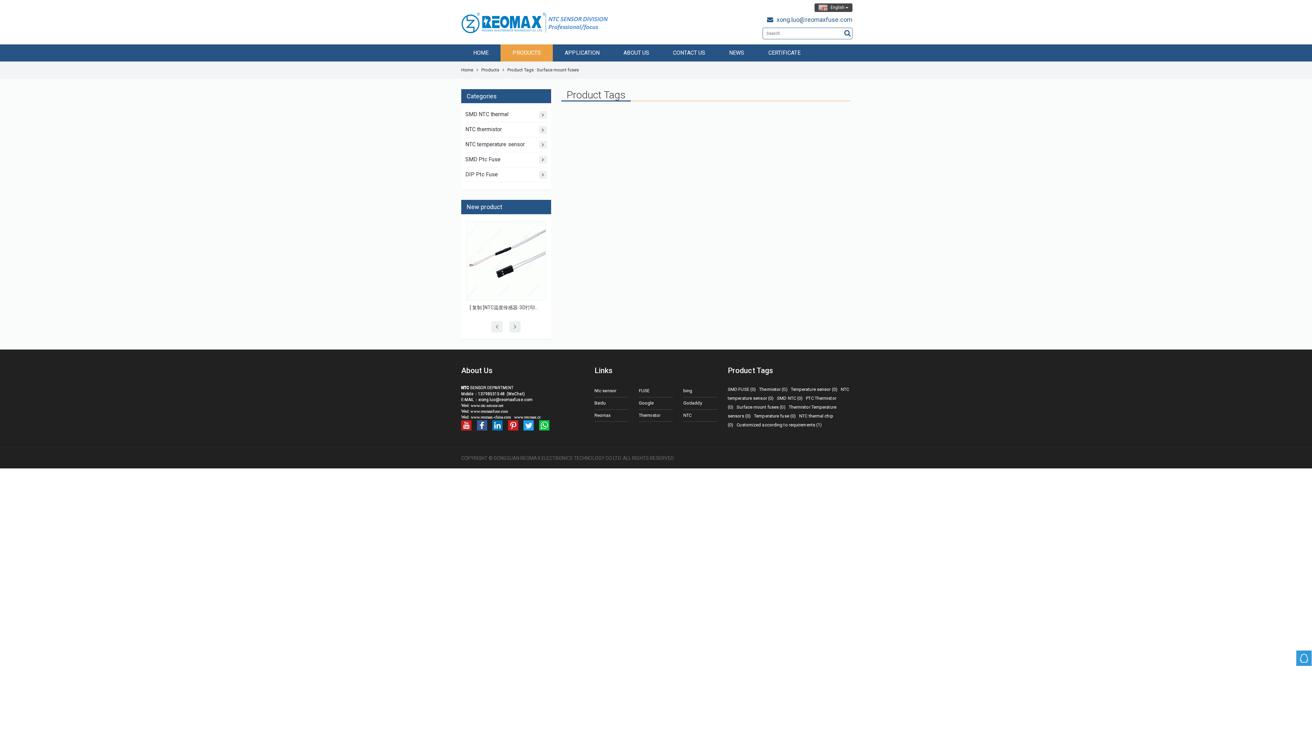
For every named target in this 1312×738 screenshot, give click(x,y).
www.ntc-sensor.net (487, 405)
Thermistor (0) (773, 389)
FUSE (644, 390)
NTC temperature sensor (495, 144)
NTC (687, 415)
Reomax (602, 415)
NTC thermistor (483, 129)
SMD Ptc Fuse (483, 159)
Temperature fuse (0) (775, 416)
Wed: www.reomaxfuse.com (485, 411)
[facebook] (482, 425)
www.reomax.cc (527, 417)
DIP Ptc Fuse (481, 174)
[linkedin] (497, 425)
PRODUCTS (526, 53)
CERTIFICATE (784, 53)
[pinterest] (513, 425)
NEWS (736, 53)
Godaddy (692, 403)
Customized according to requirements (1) (779, 424)
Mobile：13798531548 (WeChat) (493, 394)
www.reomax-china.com (491, 417)
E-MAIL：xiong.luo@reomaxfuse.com (498, 399)
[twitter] (528, 425)
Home (467, 69)
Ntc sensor (605, 390)
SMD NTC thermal (487, 114)
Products (490, 69)
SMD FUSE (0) (742, 389)
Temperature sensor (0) (814, 389)
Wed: (466, 405)
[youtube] (466, 425)
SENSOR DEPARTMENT (487, 387)
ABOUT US (636, 53)
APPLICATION (582, 53)
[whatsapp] (544, 425)
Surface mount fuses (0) (761, 407)
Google (646, 403)
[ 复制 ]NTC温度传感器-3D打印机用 (507, 307)
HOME (481, 53)
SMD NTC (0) (790, 398)
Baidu (600, 403)
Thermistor (649, 415)
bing (687, 390)
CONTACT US (689, 53)
